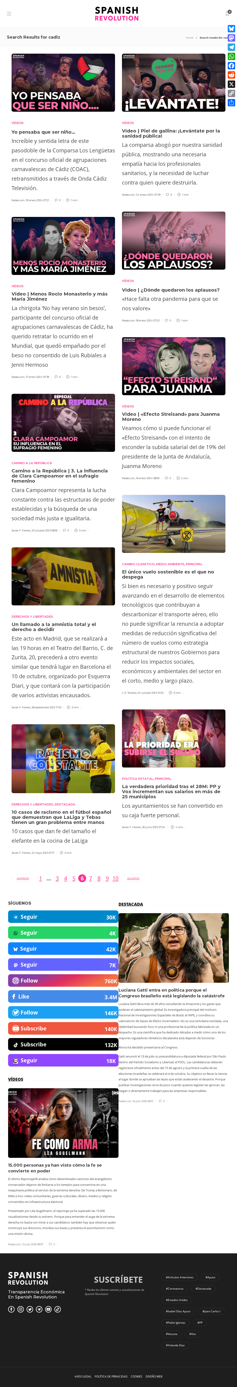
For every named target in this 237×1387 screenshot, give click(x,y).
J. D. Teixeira (129, 692)
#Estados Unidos (177, 1300)
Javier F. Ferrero (21, 530)
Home (189, 37)
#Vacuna (171, 1334)
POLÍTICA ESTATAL (137, 778)
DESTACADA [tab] (130, 904)
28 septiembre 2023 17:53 (46, 707)
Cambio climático (138, 564)
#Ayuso (210, 1277)
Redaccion (18, 200)
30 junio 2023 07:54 (153, 827)
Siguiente (133, 878)
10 (115, 878)
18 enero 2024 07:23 (147, 320)
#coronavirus (175, 1289)
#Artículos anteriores (179, 1277)
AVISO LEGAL (83, 1376)
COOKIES (136, 1376)
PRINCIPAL (194, 564)
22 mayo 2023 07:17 (43, 852)
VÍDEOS (18, 123)
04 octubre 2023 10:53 (150, 692)
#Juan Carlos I (211, 1311)
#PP (200, 1323)
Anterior (23, 878)
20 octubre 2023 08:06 (44, 530)
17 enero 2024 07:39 (37, 377)
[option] (173, 1008)
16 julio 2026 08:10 (143, 1101)
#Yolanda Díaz (175, 1345)
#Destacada (203, 1289)
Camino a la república (32, 463)
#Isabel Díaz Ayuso (178, 1311)
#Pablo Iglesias (175, 1323)
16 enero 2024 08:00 (147, 478)
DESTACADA (65, 804)
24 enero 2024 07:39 (148, 194)
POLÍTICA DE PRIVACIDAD (111, 1376)
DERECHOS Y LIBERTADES (32, 616)
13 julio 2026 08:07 (32, 1244)
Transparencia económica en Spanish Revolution (36, 1294)
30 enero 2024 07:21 (37, 200)
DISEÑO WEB (154, 1376)
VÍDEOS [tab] (15, 1079)
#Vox (192, 1334)
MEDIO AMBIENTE (170, 564)
